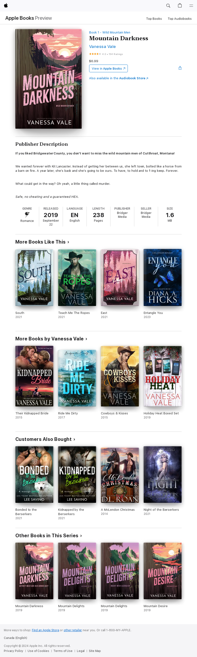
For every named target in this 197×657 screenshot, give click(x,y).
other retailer (73, 630)
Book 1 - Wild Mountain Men (109, 32)
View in (107, 68)
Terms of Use (63, 651)
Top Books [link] (154, 18)
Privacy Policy (13, 651)
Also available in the (117, 78)
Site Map (95, 651)
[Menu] (191, 6)
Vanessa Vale (102, 46)
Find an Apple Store (45, 630)
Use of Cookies (38, 651)
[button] (168, 6)
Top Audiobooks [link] (180, 18)
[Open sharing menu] (180, 68)
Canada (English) (15, 638)
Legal (81, 651)
